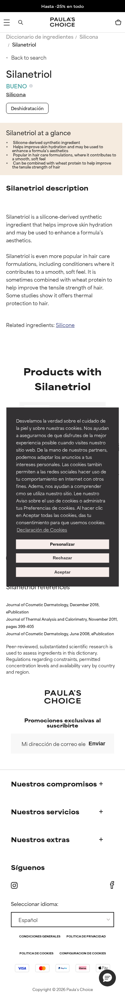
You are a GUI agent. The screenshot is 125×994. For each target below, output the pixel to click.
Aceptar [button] (62, 572)
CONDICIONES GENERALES (39, 936)
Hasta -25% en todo (62, 6)
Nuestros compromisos (54, 784)
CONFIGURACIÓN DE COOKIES (82, 953)
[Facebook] (112, 885)
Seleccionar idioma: (34, 903)
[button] (107, 977)
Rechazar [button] (62, 558)
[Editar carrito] (118, 22)
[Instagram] (14, 885)
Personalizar (62, 544)
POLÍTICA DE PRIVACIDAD (86, 936)
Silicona (88, 36)
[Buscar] (21, 22)
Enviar (97, 744)
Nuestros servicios (45, 811)
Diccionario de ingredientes (39, 36)
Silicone (65, 325)
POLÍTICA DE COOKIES (36, 953)
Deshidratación (27, 108)
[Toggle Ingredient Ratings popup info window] (31, 86)
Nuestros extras (40, 839)
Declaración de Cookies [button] (42, 529)
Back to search (28, 57)
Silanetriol (24, 44)
